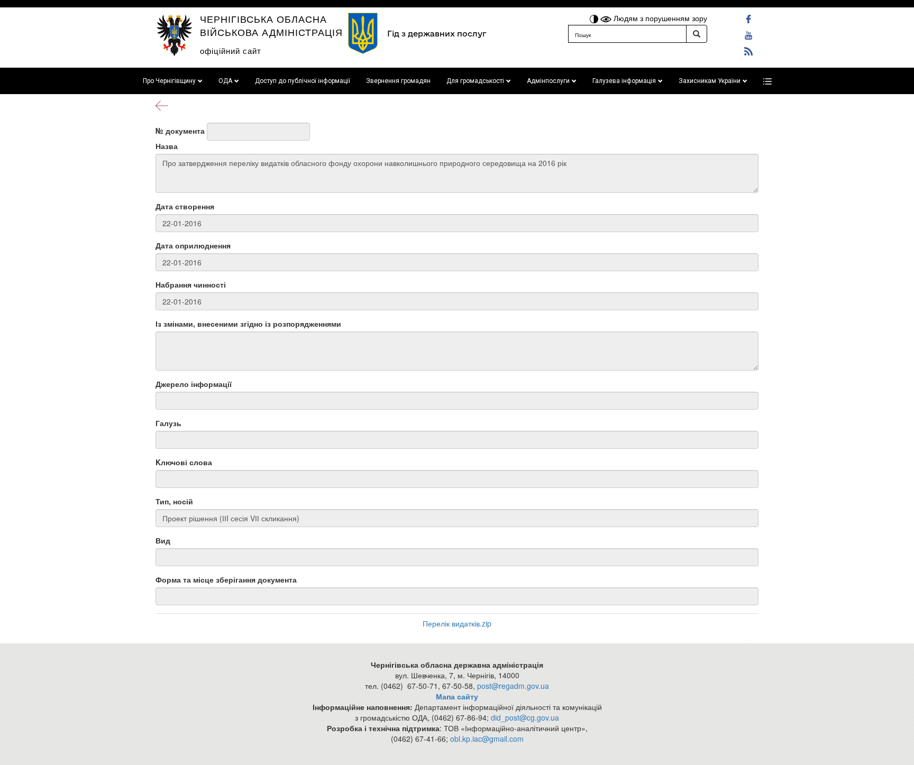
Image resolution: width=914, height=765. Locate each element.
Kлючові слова (184, 462)
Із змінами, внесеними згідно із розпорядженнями (248, 323)
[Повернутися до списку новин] (162, 104)
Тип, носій (174, 501)
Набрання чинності (191, 284)
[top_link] (767, 81)
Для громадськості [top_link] (475, 81)
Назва (167, 146)
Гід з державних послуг (436, 33)
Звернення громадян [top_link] (398, 81)
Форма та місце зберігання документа (226, 579)
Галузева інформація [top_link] (624, 81)
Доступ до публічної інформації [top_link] (302, 81)
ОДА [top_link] (225, 81)
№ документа (180, 130)
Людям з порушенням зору (659, 18)
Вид (163, 540)
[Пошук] (696, 34)
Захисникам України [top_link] (710, 81)
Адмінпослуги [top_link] (548, 81)
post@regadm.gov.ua (513, 685)
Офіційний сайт (230, 50)
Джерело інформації (194, 384)
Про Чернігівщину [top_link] (169, 81)
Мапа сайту (457, 696)
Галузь (168, 423)
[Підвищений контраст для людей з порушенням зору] (595, 18)
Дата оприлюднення (193, 245)
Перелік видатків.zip (457, 623)
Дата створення (185, 206)
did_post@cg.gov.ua (525, 717)
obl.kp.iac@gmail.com (487, 738)
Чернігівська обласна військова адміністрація (271, 25)
